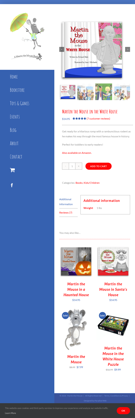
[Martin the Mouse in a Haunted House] (76, 246)
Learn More (10, 413)
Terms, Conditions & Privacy (116, 395)
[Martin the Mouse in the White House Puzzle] (113, 311)
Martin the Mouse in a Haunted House (76, 289)
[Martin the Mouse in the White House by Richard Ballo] (94, 49)
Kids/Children (92, 182)
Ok (123, 410)
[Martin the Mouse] (76, 311)
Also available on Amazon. (77, 152)
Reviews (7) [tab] (65, 212)
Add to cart (98, 166)
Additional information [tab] (66, 202)
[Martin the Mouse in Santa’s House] (113, 246)
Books (79, 182)
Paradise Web (101, 400)
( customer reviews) (98, 118)
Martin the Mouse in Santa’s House (113, 289)
